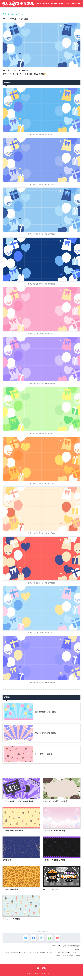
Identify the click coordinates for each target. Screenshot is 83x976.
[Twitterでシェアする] (26, 938)
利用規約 (46, 3)
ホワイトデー (75, 952)
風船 (78, 955)
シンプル (39, 952)
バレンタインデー (51, 952)
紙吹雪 (65, 955)
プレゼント (64, 952)
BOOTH (61, 3)
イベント (9, 952)
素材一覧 (54, 3)
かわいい (24, 952)
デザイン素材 (68, 946)
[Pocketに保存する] (57, 938)
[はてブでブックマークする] (41, 938)
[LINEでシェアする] (49, 938)
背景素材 (77, 946)
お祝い (16, 952)
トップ (38, 3)
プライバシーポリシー (72, 3)
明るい (59, 955)
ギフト (31, 952)
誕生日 (72, 955)
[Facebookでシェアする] (33, 938)
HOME (42, 968)
